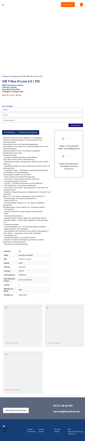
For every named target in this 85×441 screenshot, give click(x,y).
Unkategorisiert (15, 76)
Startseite (5, 76)
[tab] (9, 132)
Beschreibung (9, 132)
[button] (68, 4)
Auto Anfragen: (7, 106)
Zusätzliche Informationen (27, 132)
